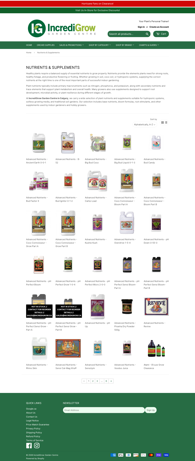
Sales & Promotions (70, 45)
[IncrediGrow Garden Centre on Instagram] (37, 447)
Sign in (141, 27)
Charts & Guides (148, 45)
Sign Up (151, 410)
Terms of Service (34, 440)
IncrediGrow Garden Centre (46, 455)
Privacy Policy (33, 428)
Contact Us (31, 416)
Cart (163, 33)
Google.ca (31, 408)
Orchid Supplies (46, 45)
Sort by (153, 119)
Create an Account (159, 27)
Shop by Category (99, 45)
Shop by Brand (124, 45)
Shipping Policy (34, 432)
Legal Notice (32, 420)
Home (29, 45)
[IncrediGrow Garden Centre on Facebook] (29, 447)
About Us (30, 412)
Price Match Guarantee (37, 424)
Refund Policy (33, 436)
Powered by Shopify (35, 458)
